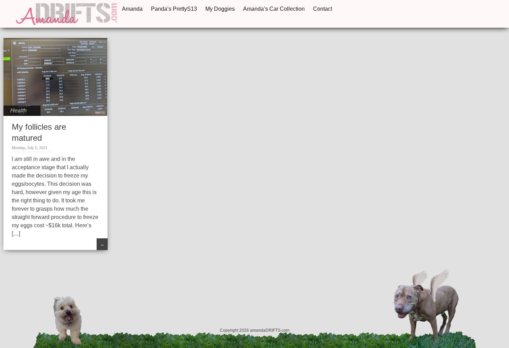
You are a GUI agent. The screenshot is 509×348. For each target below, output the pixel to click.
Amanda (132, 9)
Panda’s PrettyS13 (174, 9)
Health (18, 110)
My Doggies (220, 9)
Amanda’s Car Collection (274, 9)
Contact (322, 9)
